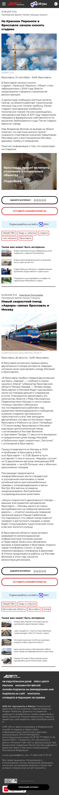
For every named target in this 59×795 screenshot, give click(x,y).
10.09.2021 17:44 (9, 11)
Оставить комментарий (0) (29, 211)
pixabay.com (7, 72)
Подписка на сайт (13, 693)
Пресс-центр (41, 681)
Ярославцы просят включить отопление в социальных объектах (26, 171)
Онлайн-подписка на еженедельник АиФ (28, 689)
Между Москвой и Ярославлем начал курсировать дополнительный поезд (31, 659)
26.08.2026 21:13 (9, 295)
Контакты (33, 693)
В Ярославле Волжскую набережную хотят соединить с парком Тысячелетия (33, 252)
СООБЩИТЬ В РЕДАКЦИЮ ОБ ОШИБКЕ (23, 697)
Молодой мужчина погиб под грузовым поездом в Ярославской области (32, 641)
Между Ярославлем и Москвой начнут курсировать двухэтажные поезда (31, 623)
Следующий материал (28, 787)
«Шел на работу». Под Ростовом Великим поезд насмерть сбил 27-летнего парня (32, 632)
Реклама (7, 685)
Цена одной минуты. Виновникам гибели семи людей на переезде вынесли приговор (33, 650)
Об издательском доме (17, 681)
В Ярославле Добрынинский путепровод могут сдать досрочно (32, 261)
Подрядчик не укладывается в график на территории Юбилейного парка (32, 279)
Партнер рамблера (27, 781)
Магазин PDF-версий (28, 685)
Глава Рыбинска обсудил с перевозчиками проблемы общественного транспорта (33, 270)
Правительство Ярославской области (21, 352)
